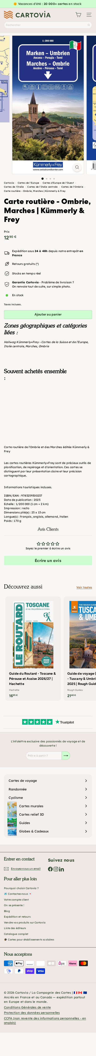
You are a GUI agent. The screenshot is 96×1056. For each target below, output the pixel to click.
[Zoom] (77, 167)
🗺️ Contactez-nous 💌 (18, 893)
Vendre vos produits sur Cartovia (24, 922)
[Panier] (78, 14)
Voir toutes (84, 587)
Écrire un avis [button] (48, 560)
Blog (7, 911)
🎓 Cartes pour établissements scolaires (29, 939)
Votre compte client (16, 899)
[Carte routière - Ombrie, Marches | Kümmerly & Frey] (48, 408)
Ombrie (44, 346)
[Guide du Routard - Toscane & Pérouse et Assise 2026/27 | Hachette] (33, 648)
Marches (31, 346)
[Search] (89, 24)
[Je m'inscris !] (66, 755)
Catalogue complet (16, 934)
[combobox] (48, 24)
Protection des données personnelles (32, 1012)
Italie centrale (14, 346)
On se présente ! (14, 905)
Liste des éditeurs (15, 928)
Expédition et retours (17, 916)
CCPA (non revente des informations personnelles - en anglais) (45, 1020)
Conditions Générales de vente (27, 1007)
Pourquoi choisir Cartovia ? (21, 888)
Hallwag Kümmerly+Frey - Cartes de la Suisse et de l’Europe (46, 342)
